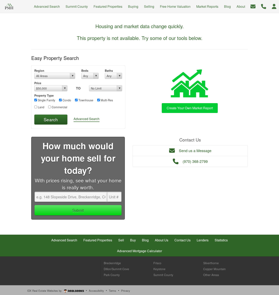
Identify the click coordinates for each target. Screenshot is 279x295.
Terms (112, 291)
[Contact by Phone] (263, 6)
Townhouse (85, 100)
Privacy (125, 291)
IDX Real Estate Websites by (44, 291)
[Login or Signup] (274, 6)
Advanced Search (86, 118)
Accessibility (96, 291)
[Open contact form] (253, 6)
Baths (109, 71)
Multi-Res (106, 100)
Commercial (59, 107)
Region (39, 71)
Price (37, 83)
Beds (84, 71)
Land (40, 107)
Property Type (44, 95)
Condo (66, 100)
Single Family (46, 100)
